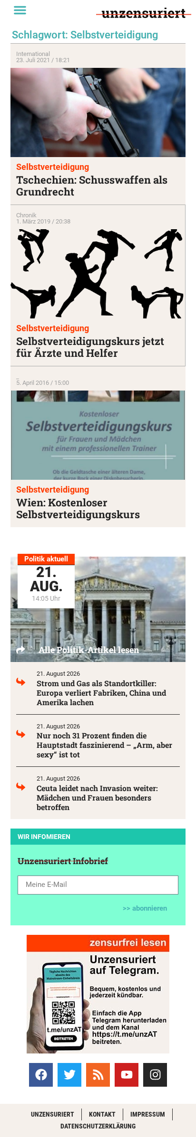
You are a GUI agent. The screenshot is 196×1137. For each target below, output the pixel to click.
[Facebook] (41, 1075)
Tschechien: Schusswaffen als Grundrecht (91, 185)
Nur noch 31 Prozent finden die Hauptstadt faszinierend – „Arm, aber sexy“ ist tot (104, 744)
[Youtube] (126, 1075)
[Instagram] (155, 1075)
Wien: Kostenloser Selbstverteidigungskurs (78, 508)
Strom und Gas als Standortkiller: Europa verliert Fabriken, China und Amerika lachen (101, 692)
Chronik (26, 215)
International (33, 53)
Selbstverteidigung (52, 167)
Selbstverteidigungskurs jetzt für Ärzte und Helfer (90, 347)
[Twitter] (69, 1075)
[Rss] (98, 1075)
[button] (20, 10)
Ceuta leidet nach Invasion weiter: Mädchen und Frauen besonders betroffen (97, 797)
